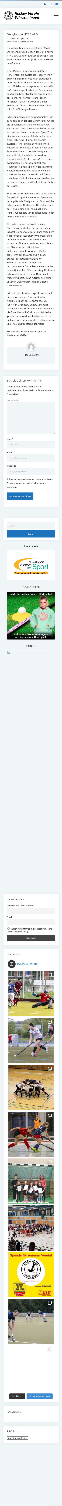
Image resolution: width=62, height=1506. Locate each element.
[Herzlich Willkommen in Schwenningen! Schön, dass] (30, 1228)
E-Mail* (10, 452)
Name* (10, 439)
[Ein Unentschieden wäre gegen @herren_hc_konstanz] (30, 1368)
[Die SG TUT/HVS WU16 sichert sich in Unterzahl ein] (30, 1040)
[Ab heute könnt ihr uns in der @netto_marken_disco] (30, 1274)
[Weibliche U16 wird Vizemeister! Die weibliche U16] (30, 1087)
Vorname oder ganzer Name (20, 905)
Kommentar (12, 400)
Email (9, 917)
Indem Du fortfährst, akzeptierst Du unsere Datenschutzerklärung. (29, 930)
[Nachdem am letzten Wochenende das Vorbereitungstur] (30, 1181)
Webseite (11, 465)
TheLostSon (31, 354)
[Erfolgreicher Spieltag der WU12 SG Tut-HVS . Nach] (30, 1134)
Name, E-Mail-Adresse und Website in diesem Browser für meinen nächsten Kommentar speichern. (30, 483)
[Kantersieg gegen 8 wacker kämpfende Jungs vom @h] (30, 1321)
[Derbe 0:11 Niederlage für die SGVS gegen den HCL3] (30, 993)
